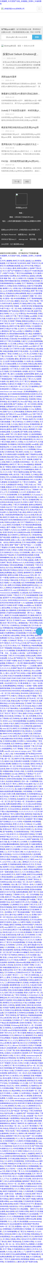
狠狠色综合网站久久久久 (31, 321)
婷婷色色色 (19, 703)
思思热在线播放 (35, 889)
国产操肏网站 (8, 832)
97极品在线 (13, 580)
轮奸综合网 (8, 1113)
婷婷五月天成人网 (26, 311)
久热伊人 (23, 1153)
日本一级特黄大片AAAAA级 (13, 711)
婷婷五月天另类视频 (20, 728)
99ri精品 (20, 324)
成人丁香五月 (5, 1259)
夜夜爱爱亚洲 (15, 985)
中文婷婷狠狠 (13, 492)
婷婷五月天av (25, 490)
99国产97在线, (8, 273)
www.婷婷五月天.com (8, 590)
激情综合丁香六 (8, 814)
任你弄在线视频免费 (10, 500)
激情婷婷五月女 (31, 1035)
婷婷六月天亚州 (12, 769)
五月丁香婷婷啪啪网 (34, 298)
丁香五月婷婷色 (10, 1015)
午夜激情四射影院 (6, 1189)
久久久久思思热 (6, 746)
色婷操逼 (17, 950)
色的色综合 (13, 1206)
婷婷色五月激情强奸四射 (15, 588)
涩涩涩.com (7, 721)
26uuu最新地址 (16, 1236)
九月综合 (7, 459)
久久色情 (27, 361)
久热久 (2, 781)
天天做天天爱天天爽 (7, 794)
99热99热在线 (22, 399)
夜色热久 (28, 731)
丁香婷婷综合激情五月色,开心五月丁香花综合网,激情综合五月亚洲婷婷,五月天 (21, 909)
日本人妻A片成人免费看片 (14, 915)
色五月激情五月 (13, 402)
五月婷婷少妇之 (8, 889)
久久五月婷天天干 (30, 442)
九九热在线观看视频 (34, 341)
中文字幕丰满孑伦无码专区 (16, 263)
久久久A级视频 (9, 651)
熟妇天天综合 (24, 424)
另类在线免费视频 (16, 565)
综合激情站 (31, 721)
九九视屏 (9, 1098)
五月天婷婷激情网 (9, 1231)
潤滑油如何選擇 (8, 77)
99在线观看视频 (19, 942)
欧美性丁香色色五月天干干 (24, 1204)
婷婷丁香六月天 (6, 1033)
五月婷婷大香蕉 (28, 1242)
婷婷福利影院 (27, 439)
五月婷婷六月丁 (18, 1020)
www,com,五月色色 (7, 920)
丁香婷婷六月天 (18, 894)
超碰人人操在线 (19, 653)
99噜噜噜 (6, 884)
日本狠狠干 (12, 1214)
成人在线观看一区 (30, 1116)
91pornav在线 (29, 515)
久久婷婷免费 (28, 1191)
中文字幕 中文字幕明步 (8, 955)
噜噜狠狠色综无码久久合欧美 (24, 520)
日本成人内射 (19, 771)
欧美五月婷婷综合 (19, 286)
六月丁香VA (13, 369)
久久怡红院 (27, 1194)
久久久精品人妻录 (9, 268)
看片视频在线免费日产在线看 (31, 663)
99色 (20, 1191)
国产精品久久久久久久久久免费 (27, 940)
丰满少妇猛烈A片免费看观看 (20, 988)
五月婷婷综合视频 (16, 1186)
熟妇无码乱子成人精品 (17, 512)
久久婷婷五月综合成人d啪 (23, 847)
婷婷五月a (24, 1244)
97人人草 (19, 1138)
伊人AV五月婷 (13, 998)
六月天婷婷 (37, 791)
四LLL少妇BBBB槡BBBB (20, 479)
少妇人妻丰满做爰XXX (31, 945)
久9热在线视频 (19, 754)
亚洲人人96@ (8, 957)
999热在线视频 (22, 409)
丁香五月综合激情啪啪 (23, 273)
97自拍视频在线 (33, 437)
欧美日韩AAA (37, 1184)
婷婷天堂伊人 (5, 806)
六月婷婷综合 (14, 625)
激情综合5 (25, 957)
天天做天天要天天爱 (13, 439)
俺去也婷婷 (10, 1211)
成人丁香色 (37, 550)
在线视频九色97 (31, 786)
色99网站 (8, 912)
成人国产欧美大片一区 (8, 419)
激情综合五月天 (24, 1040)
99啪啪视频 (27, 1078)
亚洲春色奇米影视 (22, 889)
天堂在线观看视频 (19, 721)
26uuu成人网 (17, 1096)
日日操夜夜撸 (20, 633)
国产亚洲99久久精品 (7, 666)
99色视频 (3, 937)
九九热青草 (29, 771)
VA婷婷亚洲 (37, 977)
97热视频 (27, 1196)
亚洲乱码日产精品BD (8, 1209)
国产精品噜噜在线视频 (22, 1174)
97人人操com (13, 1045)
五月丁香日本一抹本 (25, 884)
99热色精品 (17, 648)
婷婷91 (38, 339)
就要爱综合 (15, 537)
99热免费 (19, 547)
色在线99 (9, 781)
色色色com (7, 1091)
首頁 (19, 46)
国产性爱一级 (29, 1148)
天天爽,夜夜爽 (22, 683)
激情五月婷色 (35, 764)
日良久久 (17, 872)
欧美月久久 (14, 834)
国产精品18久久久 (9, 399)
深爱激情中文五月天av (14, 407)
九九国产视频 (33, 1028)
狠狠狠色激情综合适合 (30, 585)
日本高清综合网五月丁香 (12, 930)
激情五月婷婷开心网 (16, 1199)
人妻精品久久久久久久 (29, 862)
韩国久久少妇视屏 (12, 462)
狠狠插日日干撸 (33, 668)
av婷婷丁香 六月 (10, 434)
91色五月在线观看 (14, 676)
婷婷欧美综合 (18, 746)
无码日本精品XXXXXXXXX (18, 600)
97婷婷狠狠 (37, 477)
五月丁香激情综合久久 (28, 522)
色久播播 (23, 718)
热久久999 (18, 1063)
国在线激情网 (8, 950)
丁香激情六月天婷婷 (7, 547)
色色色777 (29, 1189)
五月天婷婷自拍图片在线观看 (13, 454)
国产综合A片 (32, 643)
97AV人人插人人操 (13, 862)
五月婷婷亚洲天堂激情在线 (10, 887)
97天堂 (29, 633)
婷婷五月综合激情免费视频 (16, 1254)
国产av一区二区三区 (34, 1065)
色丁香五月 (21, 1231)
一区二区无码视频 (32, 894)
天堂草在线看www (31, 1161)
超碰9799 (37, 311)
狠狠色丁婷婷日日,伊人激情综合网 (24, 1123)
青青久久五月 (18, 824)
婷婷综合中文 (19, 1035)
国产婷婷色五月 (19, 658)
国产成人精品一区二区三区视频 (21, 1121)
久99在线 (9, 965)
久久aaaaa (36, 495)
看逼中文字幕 (11, 1171)
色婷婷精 (11, 962)
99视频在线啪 (8, 771)
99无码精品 (25, 291)
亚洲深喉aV (31, 1169)
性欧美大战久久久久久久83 (13, 932)
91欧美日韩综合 (28, 806)
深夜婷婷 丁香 (29, 746)
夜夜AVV (22, 681)
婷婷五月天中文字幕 (7, 892)
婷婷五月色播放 (28, 447)
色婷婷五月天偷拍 (19, 303)
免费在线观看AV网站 (13, 804)
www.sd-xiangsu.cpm (22, 751)
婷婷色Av (21, 955)
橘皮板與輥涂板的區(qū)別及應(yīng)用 (20, 127)
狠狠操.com (34, 1259)
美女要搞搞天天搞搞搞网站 (21, 618)
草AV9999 (24, 693)
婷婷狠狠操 (25, 1259)
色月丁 (31, 882)
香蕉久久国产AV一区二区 (33, 993)
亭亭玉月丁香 (24, 796)
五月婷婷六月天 (36, 761)
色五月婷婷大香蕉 (22, 1211)
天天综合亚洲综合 (14, 809)
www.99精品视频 (16, 1201)
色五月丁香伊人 (12, 784)
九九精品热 (24, 593)
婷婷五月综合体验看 (34, 874)
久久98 (38, 935)
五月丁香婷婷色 (27, 283)
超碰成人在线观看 (35, 688)
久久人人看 (12, 1221)
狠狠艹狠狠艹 (15, 545)
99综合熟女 (28, 550)
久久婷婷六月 (21, 278)
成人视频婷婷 (11, 610)
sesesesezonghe (32, 1055)
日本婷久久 (13, 1133)
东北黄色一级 (8, 298)
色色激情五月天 (23, 799)
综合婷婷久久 (35, 796)
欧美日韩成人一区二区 (28, 462)
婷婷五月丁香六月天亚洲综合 (15, 1065)
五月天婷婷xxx (9, 972)
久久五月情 (34, 857)
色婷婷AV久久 (19, 786)
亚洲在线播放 (19, 412)
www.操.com (9, 751)
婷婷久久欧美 (24, 452)
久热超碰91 (36, 1206)
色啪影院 (31, 1153)
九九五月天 (25, 985)
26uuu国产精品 (26, 402)
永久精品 (14, 608)
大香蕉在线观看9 (6, 877)
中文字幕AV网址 (12, 708)
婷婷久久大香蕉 (6, 286)
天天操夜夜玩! (10, 1262)
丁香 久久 (20, 1171)
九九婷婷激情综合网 (19, 1028)
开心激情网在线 (29, 1138)
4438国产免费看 (9, 1008)
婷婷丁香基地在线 (14, 1242)
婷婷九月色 (31, 303)
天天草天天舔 (5, 701)
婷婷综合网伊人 (23, 268)
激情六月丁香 (11, 316)
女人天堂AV (10, 1169)
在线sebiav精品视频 (22, 962)
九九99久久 (22, 329)
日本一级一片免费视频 (30, 781)
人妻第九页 (20, 1262)
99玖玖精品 (15, 693)
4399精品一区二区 (21, 716)
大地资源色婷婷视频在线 (13, 515)
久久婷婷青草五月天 (32, 1106)
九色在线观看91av (26, 708)
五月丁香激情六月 (6, 1063)
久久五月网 (12, 344)
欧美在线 (9, 502)
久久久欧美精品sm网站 (30, 872)
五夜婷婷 (32, 399)
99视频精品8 (14, 366)
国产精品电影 (5, 537)
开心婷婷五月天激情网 (28, 1128)
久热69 (5, 723)
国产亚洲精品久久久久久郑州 (11, 822)
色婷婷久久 (8, 847)
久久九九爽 (23, 1083)
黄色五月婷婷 (23, 434)
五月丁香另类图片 (31, 1126)
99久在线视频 (20, 899)
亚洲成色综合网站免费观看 (16, 293)
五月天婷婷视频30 (27, 469)
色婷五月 (32, 419)
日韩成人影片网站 (27, 635)
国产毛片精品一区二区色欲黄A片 (23, 801)
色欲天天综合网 (25, 1179)
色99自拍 (7, 1234)
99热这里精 (24, 1118)
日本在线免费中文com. (19, 688)
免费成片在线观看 (31, 990)
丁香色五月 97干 (19, 595)
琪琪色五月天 (14, 1128)
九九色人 (38, 578)
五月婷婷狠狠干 (8, 1141)
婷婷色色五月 (25, 535)
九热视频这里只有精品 (14, 485)
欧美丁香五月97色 (9, 623)
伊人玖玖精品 (13, 980)
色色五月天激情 (23, 661)
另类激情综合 (30, 349)
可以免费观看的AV (33, 1156)
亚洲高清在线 (11, 935)
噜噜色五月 (31, 1033)
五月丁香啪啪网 (6, 648)
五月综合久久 (24, 580)
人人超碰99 (18, 1113)
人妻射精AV (4, 331)
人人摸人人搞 (8, 754)
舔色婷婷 (25, 809)
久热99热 (18, 497)
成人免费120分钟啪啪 (12, 585)
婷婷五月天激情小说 (10, 517)
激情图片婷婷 (20, 1005)
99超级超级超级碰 (35, 1015)
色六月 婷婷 (17, 1151)
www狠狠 (33, 316)
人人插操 (14, 1093)
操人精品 (28, 334)
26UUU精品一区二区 (20, 882)
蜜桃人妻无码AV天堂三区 (24, 359)
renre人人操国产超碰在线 (29, 839)
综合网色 (12, 276)
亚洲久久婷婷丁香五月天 (32, 502)
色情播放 (27, 1206)
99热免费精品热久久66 (29, 691)
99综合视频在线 (18, 598)
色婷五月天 (34, 580)
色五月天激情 (30, 1088)
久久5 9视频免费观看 (17, 376)
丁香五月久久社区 (30, 749)
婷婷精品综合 (26, 950)
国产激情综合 (22, 1015)
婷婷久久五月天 (32, 1249)
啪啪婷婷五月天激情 (26, 615)
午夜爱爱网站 (14, 1118)
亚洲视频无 (29, 578)
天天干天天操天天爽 (15, 852)
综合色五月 (18, 502)
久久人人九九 (13, 1040)
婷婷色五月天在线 (16, 827)
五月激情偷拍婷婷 (14, 864)
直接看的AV (4, 827)
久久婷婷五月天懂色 (31, 422)
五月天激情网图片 (24, 495)
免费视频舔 (26, 930)
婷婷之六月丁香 (26, 977)
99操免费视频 (36, 645)
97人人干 (3, 492)
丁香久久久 (31, 379)
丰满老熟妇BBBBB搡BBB (29, 366)
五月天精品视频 (13, 1159)
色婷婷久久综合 (8, 867)
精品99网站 (16, 1091)
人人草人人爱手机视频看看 (25, 947)
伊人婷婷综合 (26, 671)
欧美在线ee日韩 (14, 671)
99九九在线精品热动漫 (14, 477)
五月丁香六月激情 (19, 1033)
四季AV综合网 (30, 1219)
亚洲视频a (4, 409)
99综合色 (3, 980)
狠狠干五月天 (13, 346)
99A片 (32, 952)
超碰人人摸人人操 (17, 540)
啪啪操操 (34, 381)
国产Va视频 (31, 899)
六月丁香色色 (23, 419)
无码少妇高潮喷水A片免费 (32, 779)
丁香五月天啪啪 (23, 316)
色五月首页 (18, 917)
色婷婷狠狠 (23, 980)
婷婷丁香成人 (35, 1118)
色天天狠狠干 (5, 530)
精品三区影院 (18, 573)
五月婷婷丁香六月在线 (33, 703)
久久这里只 (8, 1161)
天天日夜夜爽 (24, 552)
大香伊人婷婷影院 (21, 1086)
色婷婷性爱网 (29, 374)
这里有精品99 (22, 590)
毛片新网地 (20, 1058)
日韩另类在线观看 (24, 444)
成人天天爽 (17, 557)
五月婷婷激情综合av (34, 794)
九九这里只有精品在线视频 (13, 361)
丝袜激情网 (24, 736)
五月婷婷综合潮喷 (9, 741)
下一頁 (16, 182)
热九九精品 (23, 998)
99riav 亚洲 (14, 638)
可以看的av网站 (6, 505)
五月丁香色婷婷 (18, 1219)
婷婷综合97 (4, 1224)
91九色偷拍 (20, 879)
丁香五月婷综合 (17, 422)
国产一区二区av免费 (27, 638)
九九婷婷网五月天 (16, 905)
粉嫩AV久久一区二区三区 (33, 744)
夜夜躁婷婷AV (22, 1166)
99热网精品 (4, 706)
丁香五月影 (21, 356)
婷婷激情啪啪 (16, 806)
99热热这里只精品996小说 (16, 437)
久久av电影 (36, 824)
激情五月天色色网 (11, 615)
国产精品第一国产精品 (19, 1111)
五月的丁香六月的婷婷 (24, 527)
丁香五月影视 (33, 301)
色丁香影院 (7, 467)
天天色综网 (35, 922)
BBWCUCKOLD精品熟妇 (12, 733)
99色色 (33, 661)
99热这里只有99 (6, 520)
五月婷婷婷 (10, 945)
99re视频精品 (29, 464)
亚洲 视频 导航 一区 (7, 278)
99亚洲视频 (27, 791)
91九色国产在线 (12, 336)
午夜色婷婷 (36, 407)
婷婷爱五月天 (8, 1003)
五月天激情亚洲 (10, 1013)
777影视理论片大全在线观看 (27, 1214)
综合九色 (24, 301)
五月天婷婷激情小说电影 (18, 371)
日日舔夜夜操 (19, 1161)
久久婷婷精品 (23, 396)
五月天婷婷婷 (30, 935)
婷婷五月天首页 (18, 261)
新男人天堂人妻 (27, 927)
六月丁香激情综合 (23, 645)
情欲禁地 (3, 560)
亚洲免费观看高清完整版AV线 (27, 651)
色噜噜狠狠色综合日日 (8, 1103)
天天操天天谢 (27, 733)
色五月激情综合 (15, 869)
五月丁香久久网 (19, 970)
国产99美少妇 (37, 1146)
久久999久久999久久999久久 (31, 849)
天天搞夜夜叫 (36, 326)
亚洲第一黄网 (32, 686)
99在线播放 (8, 510)
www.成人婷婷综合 (18, 774)
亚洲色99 (28, 412)
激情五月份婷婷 (6, 1000)
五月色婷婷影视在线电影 (24, 555)
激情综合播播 (37, 673)
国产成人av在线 (16, 331)
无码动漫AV (38, 603)
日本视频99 (12, 444)
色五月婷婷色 (14, 718)
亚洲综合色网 (30, 656)
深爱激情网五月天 (16, 427)
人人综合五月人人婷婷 (20, 756)
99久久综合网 (35, 479)
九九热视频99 (24, 857)
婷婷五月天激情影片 (30, 917)
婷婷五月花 (18, 351)
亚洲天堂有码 (8, 532)
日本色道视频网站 (32, 1171)
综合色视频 (31, 537)
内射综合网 (24, 844)
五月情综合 (15, 977)
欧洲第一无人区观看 (30, 351)
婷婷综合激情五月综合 (30, 1108)
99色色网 (12, 409)
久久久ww (30, 356)
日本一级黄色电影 (6, 872)
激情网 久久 (7, 288)
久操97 (23, 341)
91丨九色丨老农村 (25, 967)
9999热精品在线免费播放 (24, 1101)
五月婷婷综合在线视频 (25, 1013)
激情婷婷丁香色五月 (29, 1181)
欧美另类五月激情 (24, 1103)
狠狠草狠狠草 (21, 794)
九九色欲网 (15, 432)
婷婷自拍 (17, 291)
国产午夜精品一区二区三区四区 (24, 404)
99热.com (20, 1106)
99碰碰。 (17, 306)
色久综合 (9, 568)
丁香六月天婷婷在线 (31, 975)
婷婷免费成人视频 (20, 568)
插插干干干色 (37, 336)
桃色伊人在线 (8, 1055)
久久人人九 (13, 313)
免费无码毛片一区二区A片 (17, 1073)
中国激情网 (27, 822)
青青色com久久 (18, 562)
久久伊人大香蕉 (19, 1055)
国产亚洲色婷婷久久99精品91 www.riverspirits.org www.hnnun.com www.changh (21, 389)
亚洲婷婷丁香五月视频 (33, 819)
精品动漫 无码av (13, 457)
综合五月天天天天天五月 (22, 1146)
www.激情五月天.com (12, 927)
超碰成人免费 (33, 560)
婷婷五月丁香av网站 (12, 897)
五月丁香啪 (7, 1249)
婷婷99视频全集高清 (12, 281)
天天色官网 (38, 283)
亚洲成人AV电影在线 (30, 982)
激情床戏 (28, 814)
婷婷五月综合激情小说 (27, 784)
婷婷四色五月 (32, 1081)
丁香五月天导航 (21, 560)
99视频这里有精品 (35, 998)
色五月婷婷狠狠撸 (28, 583)
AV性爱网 (32, 716)
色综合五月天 (26, 1239)
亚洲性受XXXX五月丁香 (25, 972)
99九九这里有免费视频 (12, 1181)
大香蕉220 (21, 696)
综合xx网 (27, 427)
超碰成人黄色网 (35, 276)
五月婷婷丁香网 (27, 965)
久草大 (21, 1206)
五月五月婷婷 (22, 364)
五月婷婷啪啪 (13, 1083)
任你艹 (13, 324)
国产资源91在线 (31, 1262)
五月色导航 (26, 1234)
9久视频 (36, 331)
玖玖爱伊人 (21, 741)
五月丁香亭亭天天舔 (16, 349)
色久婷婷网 (36, 557)
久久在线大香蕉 (15, 447)
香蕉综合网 (15, 701)
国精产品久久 (8, 412)
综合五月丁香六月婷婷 (14, 507)
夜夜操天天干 (11, 487)
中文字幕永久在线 (6, 1071)
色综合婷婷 (4, 396)
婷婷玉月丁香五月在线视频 (10, 341)
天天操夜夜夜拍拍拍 (21, 832)
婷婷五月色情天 (6, 922)
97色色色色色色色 (25, 769)
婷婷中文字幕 (14, 326)
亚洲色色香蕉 (8, 1204)
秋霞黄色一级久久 (21, 1226)
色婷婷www (13, 578)
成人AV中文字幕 (27, 266)
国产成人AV (16, 459)
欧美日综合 (18, 1003)
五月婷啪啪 (38, 1191)
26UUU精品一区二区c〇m (14, 1126)
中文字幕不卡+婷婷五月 (29, 701)
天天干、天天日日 (25, 417)
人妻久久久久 (35, 552)
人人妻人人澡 (8, 673)
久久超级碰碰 (28, 603)
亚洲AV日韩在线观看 (14, 779)
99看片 (13, 696)
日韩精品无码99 (31, 540)
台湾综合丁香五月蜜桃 (25, 344)
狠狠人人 (3, 852)
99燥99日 (30, 1231)
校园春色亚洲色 (6, 1108)
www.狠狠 (37, 527)
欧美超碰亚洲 (35, 960)
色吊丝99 (17, 965)
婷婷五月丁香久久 (16, 464)
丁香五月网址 (33, 623)
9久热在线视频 (22, 1221)
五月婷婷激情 (32, 1043)
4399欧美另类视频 (34, 329)
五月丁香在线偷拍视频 (21, 912)
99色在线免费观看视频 (32, 1060)
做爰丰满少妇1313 (19, 1043)
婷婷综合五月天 (28, 864)
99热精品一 (21, 686)
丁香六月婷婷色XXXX (30, 648)
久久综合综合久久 (33, 995)
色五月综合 (4, 796)
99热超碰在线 (19, 628)
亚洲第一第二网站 (16, 1196)
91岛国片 (9, 319)
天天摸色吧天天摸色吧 (19, 1053)
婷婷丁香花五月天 (33, 263)
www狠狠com (29, 605)
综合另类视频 (5, 1025)
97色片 (11, 723)
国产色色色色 (14, 311)
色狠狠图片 (37, 334)
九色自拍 (26, 766)
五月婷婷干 (17, 620)
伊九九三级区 (29, 859)
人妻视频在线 (22, 623)
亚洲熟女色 (4, 326)
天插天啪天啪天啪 (30, 497)
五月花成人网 (31, 942)
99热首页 (11, 560)
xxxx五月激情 (8, 291)
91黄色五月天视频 (14, 384)
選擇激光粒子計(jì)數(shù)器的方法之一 (20, 144)
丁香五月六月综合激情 (16, 656)
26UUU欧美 (8, 716)
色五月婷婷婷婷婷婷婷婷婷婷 (18, 394)
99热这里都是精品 (22, 920)
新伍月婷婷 (4, 313)
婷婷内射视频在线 (19, 1156)
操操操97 (25, 296)
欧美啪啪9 (6, 774)
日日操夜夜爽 (12, 495)
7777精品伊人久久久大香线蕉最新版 (21, 1143)
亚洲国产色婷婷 (30, 1216)
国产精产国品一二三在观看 (31, 545)
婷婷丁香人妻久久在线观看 (13, 374)
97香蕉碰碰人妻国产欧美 (9, 839)
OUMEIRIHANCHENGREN (10, 691)
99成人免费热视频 (24, 308)
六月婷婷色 (12, 799)
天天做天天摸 (29, 711)
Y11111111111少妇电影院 (9, 593)
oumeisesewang (35, 1221)
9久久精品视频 (22, 1209)
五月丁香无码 (5, 479)
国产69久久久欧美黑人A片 (12, 1076)
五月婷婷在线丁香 (11, 452)
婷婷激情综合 (35, 1071)
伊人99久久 (37, 439)
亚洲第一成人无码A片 (28, 457)
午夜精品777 (31, 774)
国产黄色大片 (11, 414)
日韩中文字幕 (36, 517)
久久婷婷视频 (9, 947)
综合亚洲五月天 (10, 683)
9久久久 (18, 296)
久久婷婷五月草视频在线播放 (26, 1141)
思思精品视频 (30, 1008)
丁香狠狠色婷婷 (6, 379)
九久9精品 (34, 474)
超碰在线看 (37, 417)
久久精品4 (28, 824)
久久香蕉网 (27, 1096)
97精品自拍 (17, 1108)
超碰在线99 (15, 1259)
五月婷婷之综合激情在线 (12, 1010)
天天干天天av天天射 (18, 643)
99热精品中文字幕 (14, 1164)
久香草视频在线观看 (29, 288)
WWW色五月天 (16, 1116)
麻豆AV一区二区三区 (33, 588)
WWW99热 (4, 1206)
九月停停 (18, 945)
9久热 (8, 630)
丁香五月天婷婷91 (29, 482)
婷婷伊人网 (23, 1133)
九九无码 (3, 676)
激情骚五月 (33, 429)
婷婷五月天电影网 (12, 849)
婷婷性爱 (3, 344)
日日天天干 (26, 1164)
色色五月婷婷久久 (27, 829)
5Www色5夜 (28, 827)
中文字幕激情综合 (27, 776)
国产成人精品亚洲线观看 (17, 1081)
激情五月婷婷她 (15, 925)
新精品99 (23, 1159)
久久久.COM (9, 1101)
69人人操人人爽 (34, 877)
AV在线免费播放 (20, 298)
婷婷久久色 (16, 1234)
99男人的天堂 (14, 474)
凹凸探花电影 (35, 281)
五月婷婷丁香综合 (32, 879)
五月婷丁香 (10, 1050)
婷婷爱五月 (12, 1106)
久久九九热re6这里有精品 (32, 804)
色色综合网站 (31, 741)
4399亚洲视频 (18, 1148)
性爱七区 (20, 935)
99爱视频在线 (8, 628)
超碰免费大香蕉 (17, 816)
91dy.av (28, 915)
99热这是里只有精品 (26, 834)
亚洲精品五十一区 (12, 663)
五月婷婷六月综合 (31, 598)
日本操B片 (38, 1101)
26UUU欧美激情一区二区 (30, 1091)
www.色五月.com (25, 336)
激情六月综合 (28, 713)
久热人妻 (14, 884)
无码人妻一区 (17, 1018)
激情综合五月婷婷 (30, 816)
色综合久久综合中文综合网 (28, 570)
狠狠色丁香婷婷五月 (7, 940)
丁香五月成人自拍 (19, 379)
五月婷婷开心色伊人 (21, 1071)
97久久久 (25, 384)
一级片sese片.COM (34, 1030)
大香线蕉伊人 (31, 867)
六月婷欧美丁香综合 (15, 640)
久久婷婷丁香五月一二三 (13, 975)
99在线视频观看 (32, 595)
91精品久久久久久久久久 (31, 1151)
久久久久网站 (19, 1189)
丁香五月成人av (29, 485)
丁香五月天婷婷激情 (20, 505)
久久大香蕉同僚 (26, 726)
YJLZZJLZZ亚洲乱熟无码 (21, 854)
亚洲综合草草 (8, 970)
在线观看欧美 (20, 867)
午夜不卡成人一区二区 (8, 308)
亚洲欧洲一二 (24, 960)
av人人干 (22, 354)
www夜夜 (35, 444)
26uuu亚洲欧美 (5, 1043)
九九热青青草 (36, 1040)
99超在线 (36, 814)
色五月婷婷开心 (13, 535)
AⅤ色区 (21, 578)
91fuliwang (15, 1025)
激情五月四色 (25, 326)
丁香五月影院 (25, 474)
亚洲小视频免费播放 (23, 1050)
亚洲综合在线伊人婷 (11, 522)
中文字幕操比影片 (33, 1254)
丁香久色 (29, 658)
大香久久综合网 (24, 517)
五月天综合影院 (36, 920)
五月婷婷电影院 (23, 487)
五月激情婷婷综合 (18, 1249)
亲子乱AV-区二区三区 (34, 698)
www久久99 (7, 736)
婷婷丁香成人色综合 (20, 429)
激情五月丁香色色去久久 (33, 324)
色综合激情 (7, 1078)
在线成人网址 (15, 1239)
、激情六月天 (34, 1209)
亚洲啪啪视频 (33, 1166)
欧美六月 (39, 952)
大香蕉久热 (16, 288)
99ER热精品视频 (16, 1247)
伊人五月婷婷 (22, 842)
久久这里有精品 (24, 1093)
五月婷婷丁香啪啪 (14, 321)
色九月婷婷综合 (23, 276)
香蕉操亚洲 (7, 756)
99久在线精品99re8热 (22, 532)
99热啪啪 (25, 1010)
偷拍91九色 (8, 761)
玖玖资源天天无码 (14, 937)
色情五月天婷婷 (6, 605)
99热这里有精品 (6, 824)
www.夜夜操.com (35, 600)
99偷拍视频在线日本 (10, 967)
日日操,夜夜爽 (5, 764)
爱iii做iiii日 (38, 1204)
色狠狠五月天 (16, 764)
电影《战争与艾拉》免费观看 (11, 1194)
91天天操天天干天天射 (27, 608)
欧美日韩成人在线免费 (22, 739)
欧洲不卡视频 (18, 605)
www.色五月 (7, 728)
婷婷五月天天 (28, 1236)
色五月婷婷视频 (6, 1068)
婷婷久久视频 (26, 1184)
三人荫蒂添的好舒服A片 (13, 982)
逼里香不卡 (7, 598)
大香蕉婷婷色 (36, 535)
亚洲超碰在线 (37, 306)
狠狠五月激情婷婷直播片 (21, 467)
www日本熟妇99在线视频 (17, 1030)
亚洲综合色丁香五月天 (11, 829)
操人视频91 (15, 301)
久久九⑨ (27, 852)
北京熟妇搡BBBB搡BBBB (9, 844)
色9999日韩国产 (28, 925)
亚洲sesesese (24, 575)
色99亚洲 (35, 618)
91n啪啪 (17, 283)
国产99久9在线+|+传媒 (22, 673)
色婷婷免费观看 (22, 892)
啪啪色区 (17, 781)
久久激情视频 (35, 809)
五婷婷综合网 (35, 1131)
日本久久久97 (5, 301)
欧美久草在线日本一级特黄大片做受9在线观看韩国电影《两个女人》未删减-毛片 (21, 612)
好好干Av (17, 957)
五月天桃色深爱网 (9, 364)
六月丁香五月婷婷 (35, 1083)
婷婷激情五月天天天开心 (31, 937)
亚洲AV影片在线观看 (21, 761)
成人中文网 (12, 842)
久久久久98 (7, 472)
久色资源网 (36, 854)
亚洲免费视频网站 (30, 391)
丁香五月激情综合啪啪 (20, 472)
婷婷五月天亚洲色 (12, 469)
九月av (10, 658)
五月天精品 (27, 557)
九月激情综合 (34, 1086)
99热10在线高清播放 (15, 990)
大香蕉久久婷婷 (17, 550)
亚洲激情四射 (35, 424)
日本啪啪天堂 (25, 625)
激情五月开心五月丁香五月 (20, 381)
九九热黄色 (14, 1179)
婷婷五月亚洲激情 (13, 525)
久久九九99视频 (30, 640)
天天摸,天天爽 (15, 706)
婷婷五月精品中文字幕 (8, 329)
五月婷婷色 (7, 1028)
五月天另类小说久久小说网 (13, 1176)
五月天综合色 (26, 706)
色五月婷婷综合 (17, 744)
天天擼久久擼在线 (30, 1063)
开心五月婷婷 (32, 354)
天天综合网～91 (10, 356)
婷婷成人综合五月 (6, 1086)
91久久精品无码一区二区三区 (16, 386)
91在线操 (25, 764)
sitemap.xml (23, 239)
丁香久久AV (36, 1023)
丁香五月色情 (29, 547)
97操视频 (33, 902)
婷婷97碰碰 (4, 1186)
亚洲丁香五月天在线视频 (13, 993)
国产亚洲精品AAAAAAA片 (22, 1068)
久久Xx (31, 409)
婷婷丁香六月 (34, 892)
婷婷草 (2, 336)
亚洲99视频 (21, 610)
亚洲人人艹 (21, 1252)
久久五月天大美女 (9, 645)
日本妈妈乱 (13, 857)
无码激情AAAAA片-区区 (33, 1186)
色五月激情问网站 (25, 1048)
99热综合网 (32, 364)
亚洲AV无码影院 (25, 1023)
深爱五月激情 (25, 922)
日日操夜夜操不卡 (14, 482)
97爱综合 (22, 313)
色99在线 (14, 681)
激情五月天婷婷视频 (31, 507)
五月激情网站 (33, 386)
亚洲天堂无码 (27, 306)
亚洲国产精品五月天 (21, 510)
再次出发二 (37, 1068)
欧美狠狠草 (26, 676)
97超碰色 (14, 1038)
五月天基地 (4, 580)
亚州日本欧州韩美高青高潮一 (11, 603)
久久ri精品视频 (14, 583)
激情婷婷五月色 (18, 731)
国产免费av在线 (26, 432)
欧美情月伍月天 (36, 394)
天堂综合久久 (17, 1078)
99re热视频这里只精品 (26, 339)
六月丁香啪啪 (18, 749)
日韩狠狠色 (25, 281)
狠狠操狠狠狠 (24, 1038)
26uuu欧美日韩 (5, 1018)
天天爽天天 (13, 796)
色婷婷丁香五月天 (30, 905)
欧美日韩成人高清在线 (8, 339)
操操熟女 (11, 899)
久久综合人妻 (11, 1252)
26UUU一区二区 (14, 1184)
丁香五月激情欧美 (22, 1131)
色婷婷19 (7, 1156)
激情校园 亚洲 (28, 1076)
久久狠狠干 (38, 884)
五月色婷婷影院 (13, 490)
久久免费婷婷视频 (34, 842)
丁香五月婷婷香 (35, 832)
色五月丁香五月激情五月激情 (25, 319)
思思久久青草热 (8, 1005)
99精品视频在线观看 (28, 897)
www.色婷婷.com (25, 346)
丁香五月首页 (9, 1131)
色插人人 (16, 922)
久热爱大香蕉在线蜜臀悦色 (32, 869)
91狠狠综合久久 (6, 1148)
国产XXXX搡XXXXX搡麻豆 (19, 952)
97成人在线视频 (29, 1003)
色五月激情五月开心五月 (20, 902)
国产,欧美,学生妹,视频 (21, 1257)
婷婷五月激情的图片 (20, 907)
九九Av (13, 530)
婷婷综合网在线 (15, 542)
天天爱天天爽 (24, 369)
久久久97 (34, 427)
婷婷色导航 (29, 759)
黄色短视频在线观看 (16, 334)
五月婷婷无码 (21, 698)
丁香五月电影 (5, 442)
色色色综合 (18, 449)
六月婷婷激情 (29, 565)
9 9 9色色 (14, 960)
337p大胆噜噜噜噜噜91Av (9, 1153)
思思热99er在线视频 (33, 376)
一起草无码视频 (31, 653)
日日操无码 (8, 306)
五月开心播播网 (6, 261)
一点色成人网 (21, 1169)
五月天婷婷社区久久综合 (9, 552)
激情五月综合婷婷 (21, 723)
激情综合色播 (13, 575)
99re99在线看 (32, 313)
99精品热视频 (8, 351)
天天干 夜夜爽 (27, 459)
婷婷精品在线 (31, 970)
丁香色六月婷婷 (12, 354)
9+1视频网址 (27, 331)
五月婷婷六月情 (10, 1166)
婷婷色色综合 (37, 837)
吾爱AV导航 (19, 814)
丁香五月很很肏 (20, 995)
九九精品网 (10, 497)
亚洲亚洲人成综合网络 (11, 635)
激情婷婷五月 (29, 573)
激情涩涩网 (8, 404)
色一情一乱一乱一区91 (11, 1244)
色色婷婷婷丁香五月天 (16, 819)
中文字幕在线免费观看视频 (31, 525)
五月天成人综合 (26, 837)
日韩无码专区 (34, 693)
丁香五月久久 (19, 1088)
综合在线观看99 (16, 1224)
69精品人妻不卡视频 (7, 527)
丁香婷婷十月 (36, 490)
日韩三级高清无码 (31, 1020)
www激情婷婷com (20, 877)
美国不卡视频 (21, 874)
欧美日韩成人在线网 (32, 562)
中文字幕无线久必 (6, 995)
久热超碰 (30, 278)
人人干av (5, 1179)
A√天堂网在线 (35, 1257)
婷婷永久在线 (32, 512)
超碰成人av (29, 261)
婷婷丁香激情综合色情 (33, 454)
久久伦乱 (14, 424)
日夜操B (3, 457)
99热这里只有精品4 (10, 570)
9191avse (13, 396)
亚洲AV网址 (36, 1050)
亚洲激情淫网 (34, 500)
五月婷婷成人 (28, 630)
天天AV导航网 (8, 786)
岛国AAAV (27, 407)
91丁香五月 (23, 500)
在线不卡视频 (31, 696)
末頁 (27, 182)
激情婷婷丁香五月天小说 (15, 1136)
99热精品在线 (17, 630)
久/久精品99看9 (8, 296)
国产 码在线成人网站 (31, 1113)
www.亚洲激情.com (24, 414)
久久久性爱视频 (29, 449)
